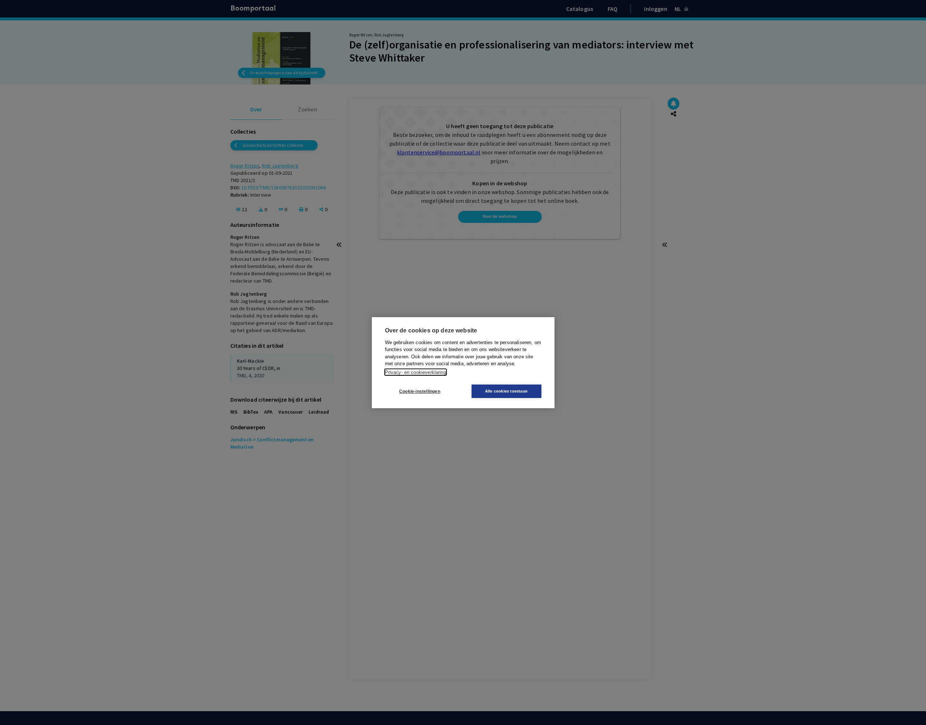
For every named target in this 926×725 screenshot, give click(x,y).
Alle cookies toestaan (506, 391)
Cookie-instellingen (419, 391)
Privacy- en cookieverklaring (415, 372)
